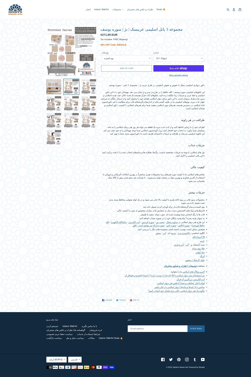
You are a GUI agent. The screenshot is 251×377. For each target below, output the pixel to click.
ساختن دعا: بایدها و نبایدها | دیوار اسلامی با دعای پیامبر (179, 287)
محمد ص (160, 222)
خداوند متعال (172, 222)
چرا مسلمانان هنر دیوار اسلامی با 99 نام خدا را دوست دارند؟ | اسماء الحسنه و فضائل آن (165, 275)
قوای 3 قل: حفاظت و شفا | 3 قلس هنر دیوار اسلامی (181, 283)
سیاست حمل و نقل (75, 338)
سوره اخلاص (184, 225)
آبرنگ (202, 256)
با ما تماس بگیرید (89, 326)
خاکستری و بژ (184, 233)
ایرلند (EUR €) (55, 359)
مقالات (91, 338)
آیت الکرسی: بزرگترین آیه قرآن (190, 279)
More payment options (178, 75)
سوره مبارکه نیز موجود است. (151, 225)
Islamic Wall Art (70, 326)
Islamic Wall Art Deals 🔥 (111, 338)
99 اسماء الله (198, 237)
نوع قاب (105, 52)
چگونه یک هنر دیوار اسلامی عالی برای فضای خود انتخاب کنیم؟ (176, 291)
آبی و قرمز (179, 244)
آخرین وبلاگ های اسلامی (193, 271)
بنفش (158, 233)
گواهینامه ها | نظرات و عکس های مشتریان (65, 330)
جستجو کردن (52, 326)
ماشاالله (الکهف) (119, 222)
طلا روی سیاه (198, 248)
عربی (202, 241)
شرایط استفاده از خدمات (88, 334)
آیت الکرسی (134, 222)
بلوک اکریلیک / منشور (195, 260)
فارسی (74, 359)
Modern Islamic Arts (180, 367)
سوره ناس (171, 225)
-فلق (135, 225)
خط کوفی (200, 252)
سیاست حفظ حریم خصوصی (59, 334)
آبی (164, 233)
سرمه (173, 233)
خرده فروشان (95, 330)
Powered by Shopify (197, 367)
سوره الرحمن (148, 222)
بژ (191, 244)
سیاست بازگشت (54, 338)
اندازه (155, 52)
